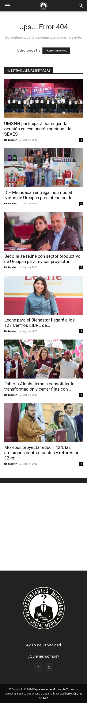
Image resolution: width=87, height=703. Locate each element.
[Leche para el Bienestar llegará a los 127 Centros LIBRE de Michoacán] (43, 295)
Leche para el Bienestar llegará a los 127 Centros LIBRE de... (39, 322)
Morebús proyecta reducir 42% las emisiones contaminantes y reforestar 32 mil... (41, 453)
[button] (7, 5)
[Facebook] (38, 667)
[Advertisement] (43, 527)
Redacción (10, 139)
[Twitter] (49, 667)
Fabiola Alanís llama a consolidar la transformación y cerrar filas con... (39, 386)
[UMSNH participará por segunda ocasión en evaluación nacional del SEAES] (43, 98)
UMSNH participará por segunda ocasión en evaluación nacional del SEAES (38, 129)
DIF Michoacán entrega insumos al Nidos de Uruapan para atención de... (40, 195)
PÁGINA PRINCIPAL (56, 50)
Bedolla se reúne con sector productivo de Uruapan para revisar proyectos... (42, 259)
